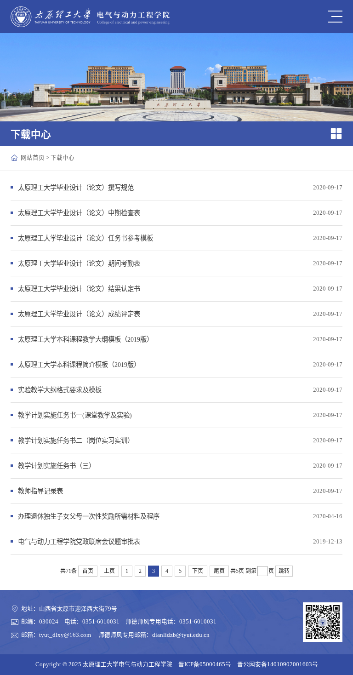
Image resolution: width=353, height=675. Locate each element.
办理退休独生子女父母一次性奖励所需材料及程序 (88, 516)
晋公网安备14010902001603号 (277, 664)
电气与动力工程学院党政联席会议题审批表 (79, 541)
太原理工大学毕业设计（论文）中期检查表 (79, 213)
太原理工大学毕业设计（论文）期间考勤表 (79, 263)
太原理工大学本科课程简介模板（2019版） (79, 364)
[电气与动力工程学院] (90, 16)
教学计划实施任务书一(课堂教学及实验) (75, 415)
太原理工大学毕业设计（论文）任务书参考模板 (85, 238)
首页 (87, 571)
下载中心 (62, 157)
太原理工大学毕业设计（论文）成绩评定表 (79, 314)
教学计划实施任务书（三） (56, 465)
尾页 (219, 571)
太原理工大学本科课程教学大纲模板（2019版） (85, 339)
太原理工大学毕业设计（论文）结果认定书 (79, 288)
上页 (109, 571)
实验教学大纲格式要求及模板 (60, 390)
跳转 (284, 571)
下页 (197, 571)
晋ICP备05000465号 (204, 664)
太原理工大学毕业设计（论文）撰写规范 (76, 187)
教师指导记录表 (40, 491)
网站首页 (33, 157)
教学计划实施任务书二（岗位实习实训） (76, 440)
